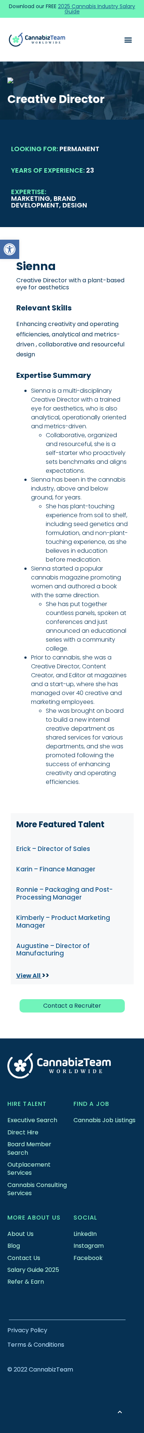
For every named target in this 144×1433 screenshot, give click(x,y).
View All (29, 975)
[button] (9, 249)
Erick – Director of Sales (53, 848)
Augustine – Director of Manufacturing (53, 949)
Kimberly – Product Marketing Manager (63, 921)
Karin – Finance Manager (55, 869)
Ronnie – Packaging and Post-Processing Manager (64, 893)
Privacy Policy (27, 1330)
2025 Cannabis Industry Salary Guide (96, 9)
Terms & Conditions (35, 1344)
